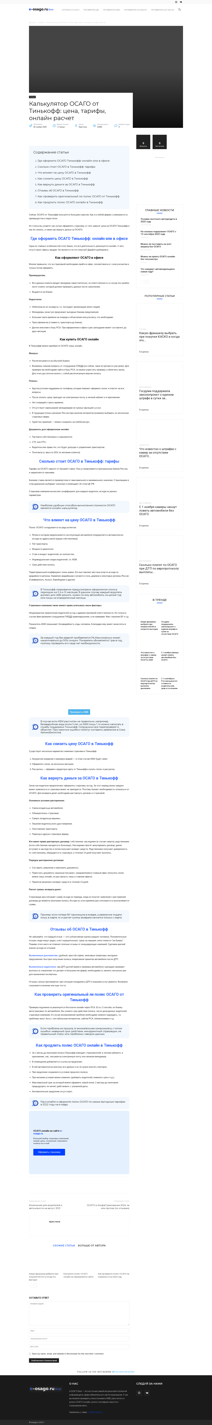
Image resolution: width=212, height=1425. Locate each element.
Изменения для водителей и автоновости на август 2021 (45, 1207)
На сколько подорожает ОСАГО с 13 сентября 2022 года (158, 232)
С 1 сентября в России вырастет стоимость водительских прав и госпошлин (169, 683)
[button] (179, 10)
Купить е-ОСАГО (70, 10)
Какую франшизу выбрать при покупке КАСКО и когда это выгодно (43, 1277)
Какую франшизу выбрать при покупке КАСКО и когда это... (159, 336)
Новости (144, 237)
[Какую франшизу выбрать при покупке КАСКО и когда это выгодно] (44, 1260)
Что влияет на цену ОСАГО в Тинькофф (64, 172)
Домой (32, 22)
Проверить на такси (162, 10)
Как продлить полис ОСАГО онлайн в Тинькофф (70, 202)
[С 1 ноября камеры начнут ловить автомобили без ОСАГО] (159, 488)
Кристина (54, 1221)
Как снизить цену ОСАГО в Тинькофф (63, 178)
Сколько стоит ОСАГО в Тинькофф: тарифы (66, 166)
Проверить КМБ (79, 712)
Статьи (41, 22)
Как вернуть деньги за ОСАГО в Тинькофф (66, 184)
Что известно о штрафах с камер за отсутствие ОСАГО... (157, 452)
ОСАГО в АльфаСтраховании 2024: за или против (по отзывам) (108, 1207)
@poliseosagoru (123, 1371)
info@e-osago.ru (95, 1412)
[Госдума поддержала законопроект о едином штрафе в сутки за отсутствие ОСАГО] (159, 372)
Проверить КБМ (111, 10)
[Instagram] (176, 2)
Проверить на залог (135, 10)
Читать (159, 136)
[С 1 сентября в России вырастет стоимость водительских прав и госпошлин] (170, 670)
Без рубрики (146, 225)
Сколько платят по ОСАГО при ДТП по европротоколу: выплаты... (159, 568)
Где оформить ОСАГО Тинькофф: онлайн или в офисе (74, 160)
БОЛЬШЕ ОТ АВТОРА (92, 1245)
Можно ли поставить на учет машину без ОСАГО (156, 245)
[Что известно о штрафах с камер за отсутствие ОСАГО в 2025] (159, 430)
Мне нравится (143, 136)
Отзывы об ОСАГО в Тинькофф (58, 190)
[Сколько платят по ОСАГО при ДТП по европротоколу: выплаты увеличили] (159, 546)
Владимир (144, 352)
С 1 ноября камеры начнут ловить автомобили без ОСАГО (158, 510)
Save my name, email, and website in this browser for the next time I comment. (68, 1354)
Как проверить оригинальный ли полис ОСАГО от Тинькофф (79, 196)
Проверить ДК (91, 10)
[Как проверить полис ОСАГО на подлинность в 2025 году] (113, 1260)
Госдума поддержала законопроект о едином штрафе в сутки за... (156, 394)
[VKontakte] (181, 2)
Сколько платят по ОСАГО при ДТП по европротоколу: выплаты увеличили (149, 683)
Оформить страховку (49, 1152)
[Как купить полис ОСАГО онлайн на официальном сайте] (79, 1260)
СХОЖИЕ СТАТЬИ (64, 1245)
